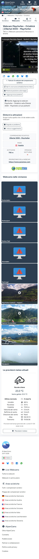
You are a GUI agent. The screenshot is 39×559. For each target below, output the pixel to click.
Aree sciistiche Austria (13, 500)
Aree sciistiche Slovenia (14, 521)
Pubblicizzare (7, 539)
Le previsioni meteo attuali (15, 370)
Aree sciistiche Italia (12, 512)
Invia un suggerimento (14, 128)
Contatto (5, 535)
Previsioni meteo (21, 431)
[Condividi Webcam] (4, 76)
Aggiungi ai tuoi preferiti (14, 95)
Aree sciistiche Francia (13, 504)
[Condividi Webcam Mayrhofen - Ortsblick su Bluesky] (22, 76)
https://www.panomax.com (19, 162)
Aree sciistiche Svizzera (14, 508)
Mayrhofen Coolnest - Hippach (12, 303)
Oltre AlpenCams (8, 531)
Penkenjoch (6, 221)
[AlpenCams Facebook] (17, 463)
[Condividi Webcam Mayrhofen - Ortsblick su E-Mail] (8, 76)
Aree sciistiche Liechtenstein (16, 517)
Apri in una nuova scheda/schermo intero (19, 87)
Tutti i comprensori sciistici (12, 488)
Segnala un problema (13, 124)
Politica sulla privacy (9, 547)
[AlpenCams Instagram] (12, 463)
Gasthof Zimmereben (9, 323)
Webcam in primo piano (11, 478)
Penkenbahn (6, 200)
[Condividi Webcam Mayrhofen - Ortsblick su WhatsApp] (13, 76)
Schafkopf (5, 343)
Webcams (10, 15)
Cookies (5, 551)
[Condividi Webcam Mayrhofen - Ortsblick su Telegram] (18, 76)
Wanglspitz (5, 364)
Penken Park (6, 241)
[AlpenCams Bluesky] (8, 463)
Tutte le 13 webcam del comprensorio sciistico (20, 82)
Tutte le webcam (8, 474)
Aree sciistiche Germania (14, 496)
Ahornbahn (5, 262)
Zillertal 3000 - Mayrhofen (19, 138)
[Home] (3, 15)
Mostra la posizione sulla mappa (16, 91)
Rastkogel (5, 282)
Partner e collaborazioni (10, 543)
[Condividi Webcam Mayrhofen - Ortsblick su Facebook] (27, 76)
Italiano (8, 458)
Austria (21, 145)
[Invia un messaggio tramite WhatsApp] (21, 463)
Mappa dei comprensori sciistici (13, 492)
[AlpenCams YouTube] (3, 463)
